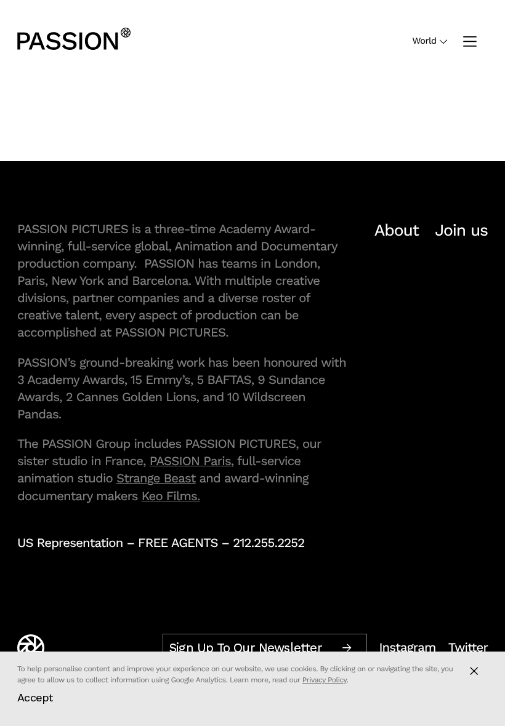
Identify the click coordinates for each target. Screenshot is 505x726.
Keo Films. (171, 496)
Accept (35, 697)
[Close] (474, 671)
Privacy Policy (324, 680)
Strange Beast (156, 478)
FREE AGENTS (178, 542)
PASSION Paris (190, 460)
